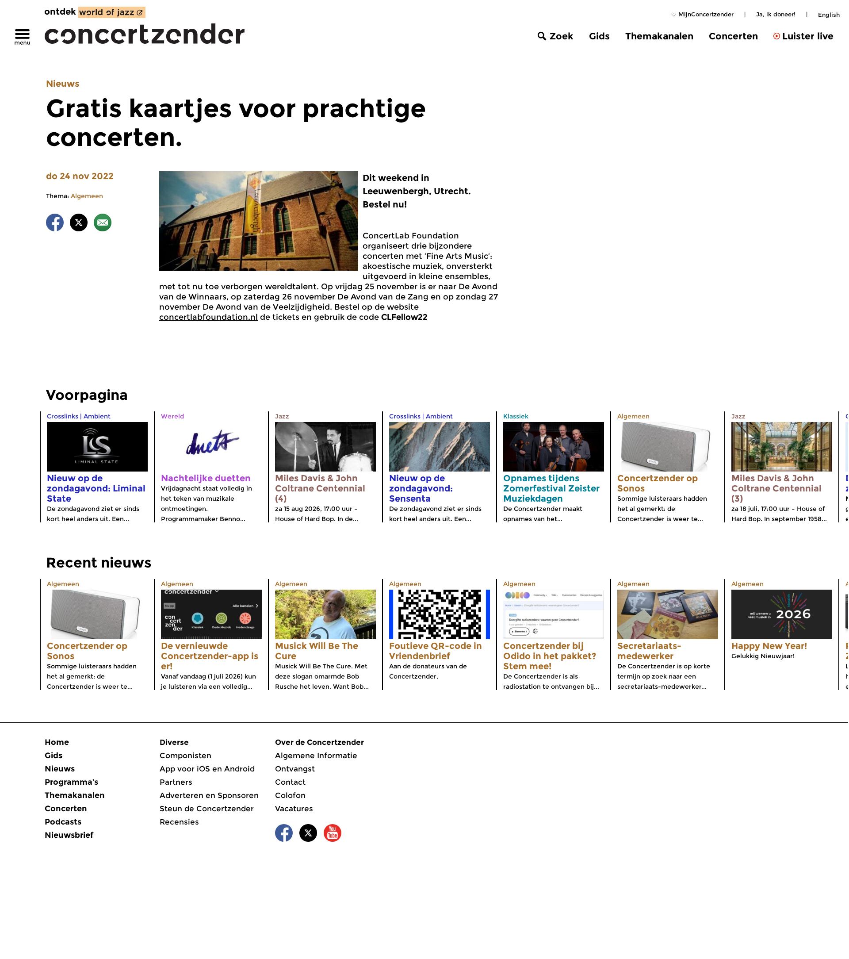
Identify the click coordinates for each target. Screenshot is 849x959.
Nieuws (62, 83)
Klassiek (515, 416)
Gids (599, 36)
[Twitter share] (79, 224)
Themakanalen (659, 36)
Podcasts (63, 822)
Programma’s (71, 782)
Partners (176, 782)
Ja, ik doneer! (775, 14)
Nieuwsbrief (69, 835)
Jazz (282, 416)
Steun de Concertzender (207, 808)
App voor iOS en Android (207, 768)
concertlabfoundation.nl (208, 317)
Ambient (97, 416)
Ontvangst (295, 768)
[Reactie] (102, 224)
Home (57, 742)
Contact (290, 782)
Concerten (733, 36)
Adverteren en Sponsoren (209, 795)
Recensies (179, 821)
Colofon (290, 795)
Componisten (185, 755)
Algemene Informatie (316, 755)
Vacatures (294, 808)
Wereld (172, 416)
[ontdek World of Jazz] (111, 12)
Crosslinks (62, 416)
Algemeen (87, 196)
